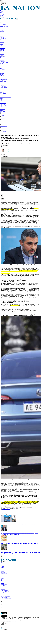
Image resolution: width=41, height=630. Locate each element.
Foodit (2, 14)
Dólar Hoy (2, 35)
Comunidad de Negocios (5, 510)
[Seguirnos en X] (1, 604)
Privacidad (18, 621)
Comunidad (2, 52)
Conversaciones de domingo (5, 97)
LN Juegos (2, 73)
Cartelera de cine (3, 86)
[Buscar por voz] (40, 21)
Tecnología (2, 75)
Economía (7, 133)
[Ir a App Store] (4, 616)
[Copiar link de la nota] (1, 197)
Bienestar (2, 54)
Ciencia (1, 55)
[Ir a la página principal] (20, 9)
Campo (1, 36)
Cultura (1, 51)
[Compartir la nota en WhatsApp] (2, 196)
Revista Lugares (3, 105)
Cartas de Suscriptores (4, 62)
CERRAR (1, 0)
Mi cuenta (3, 17)
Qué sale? (2, 85)
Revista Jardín (2, 109)
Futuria (1, 33)
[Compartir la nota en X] (2, 199)
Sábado (1, 98)
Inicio (2, 11)
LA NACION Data (3, 29)
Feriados (1, 78)
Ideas (1, 99)
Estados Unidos (3, 44)
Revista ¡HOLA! (2, 104)
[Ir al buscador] (2, 5)
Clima (1, 27)
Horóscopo (2, 76)
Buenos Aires (2, 48)
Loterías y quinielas (3, 79)
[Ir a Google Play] (4, 614)
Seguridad (2, 49)
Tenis (1, 68)
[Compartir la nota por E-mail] (3, 199)
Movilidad (2, 39)
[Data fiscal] (1, 628)
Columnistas (2, 61)
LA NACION (3, 133)
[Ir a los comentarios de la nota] (2, 194)
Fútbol (1, 66)
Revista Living (2, 106)
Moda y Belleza (3, 81)
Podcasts (1, 80)
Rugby (1, 67)
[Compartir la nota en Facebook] (1, 199)
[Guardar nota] (1, 194)
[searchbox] (20, 21)
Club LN (2, 15)
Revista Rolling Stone (4, 107)
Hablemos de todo (3, 56)
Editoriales (2, 60)
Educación (2, 50)
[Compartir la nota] (1, 196)
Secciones (3, 12)
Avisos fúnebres (3, 93)
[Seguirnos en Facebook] (1, 601)
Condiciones (13, 621)
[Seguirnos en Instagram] (1, 607)
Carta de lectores (3, 96)
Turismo (1, 74)
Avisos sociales (3, 94)
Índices (1, 41)
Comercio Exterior (3, 38)
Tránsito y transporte (4, 26)
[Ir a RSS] (1, 610)
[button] (20, 75)
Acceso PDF (2, 91)
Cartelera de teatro (3, 87)
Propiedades (2, 37)
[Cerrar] (17, 19)
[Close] (1, 555)
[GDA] (4, 624)
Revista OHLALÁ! (3, 103)
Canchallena (2, 69)
